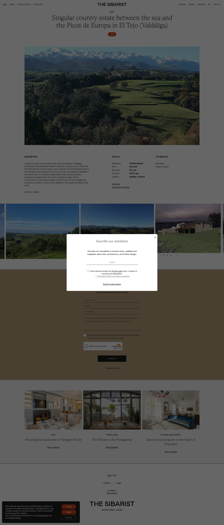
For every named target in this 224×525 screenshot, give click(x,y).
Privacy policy (117, 271)
